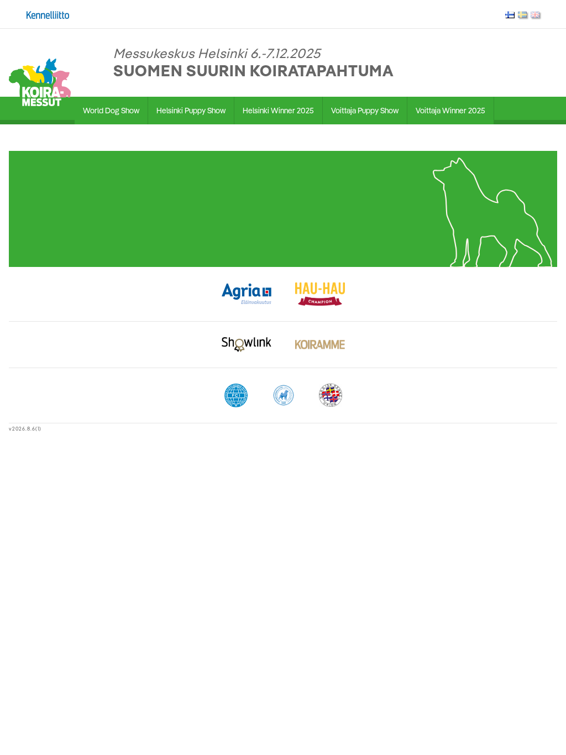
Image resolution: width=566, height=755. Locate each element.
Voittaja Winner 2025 (450, 111)
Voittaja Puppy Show (365, 111)
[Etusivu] (40, 81)
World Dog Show (111, 111)
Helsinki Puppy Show (191, 111)
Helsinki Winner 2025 (278, 111)
